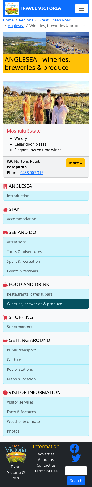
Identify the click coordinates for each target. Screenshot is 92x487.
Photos (13, 431)
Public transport (21, 350)
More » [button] (75, 163)
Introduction (18, 195)
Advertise (46, 454)
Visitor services (20, 402)
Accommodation (21, 218)
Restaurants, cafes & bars (30, 294)
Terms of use (46, 471)
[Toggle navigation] (81, 8)
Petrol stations (20, 369)
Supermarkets (19, 326)
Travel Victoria (40, 8)
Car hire (14, 359)
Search (76, 480)
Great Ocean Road (54, 20)
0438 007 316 (31, 172)
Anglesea (16, 25)
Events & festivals (22, 271)
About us (46, 459)
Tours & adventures (24, 251)
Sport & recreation (23, 261)
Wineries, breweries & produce (34, 303)
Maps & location (21, 379)
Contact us (46, 465)
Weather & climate (23, 421)
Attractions (17, 242)
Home (8, 20)
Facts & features (21, 411)
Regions (26, 20)
